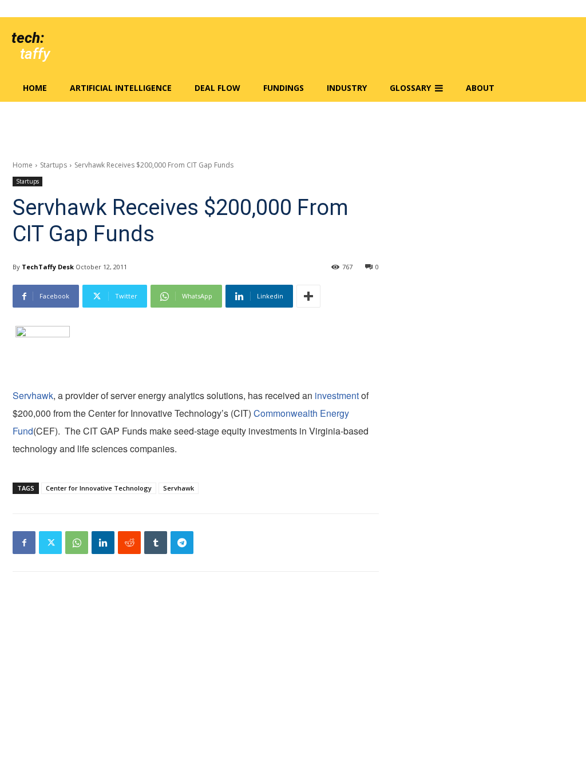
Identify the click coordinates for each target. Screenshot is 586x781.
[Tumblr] (155, 542)
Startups (53, 165)
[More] (308, 296)
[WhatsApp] (76, 542)
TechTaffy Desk (48, 266)
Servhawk (33, 395)
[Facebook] (24, 542)
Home (23, 165)
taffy (35, 53)
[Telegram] (182, 542)
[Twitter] (50, 542)
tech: (27, 37)
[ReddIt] (129, 542)
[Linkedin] (103, 542)
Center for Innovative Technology (99, 488)
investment (337, 395)
